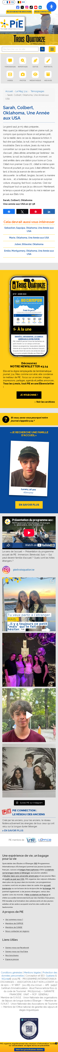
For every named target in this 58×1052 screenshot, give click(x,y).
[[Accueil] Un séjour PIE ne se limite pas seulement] (29, 770)
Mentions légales (32, 972)
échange (47, 888)
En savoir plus (13, 830)
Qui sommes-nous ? (14, 919)
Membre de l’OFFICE (14, 923)
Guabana (50, 975)
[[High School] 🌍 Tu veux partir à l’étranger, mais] (29, 604)
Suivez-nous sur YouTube (16, 951)
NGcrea (5, 979)
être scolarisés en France (37, 894)
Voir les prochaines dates (29, 1049)
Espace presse (12, 959)
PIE (35, 863)
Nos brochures (12, 955)
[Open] (51, 7)
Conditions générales (11, 972)
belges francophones (29, 869)
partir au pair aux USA (14, 879)
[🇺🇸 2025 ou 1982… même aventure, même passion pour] (29, 715)
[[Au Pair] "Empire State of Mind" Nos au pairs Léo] (29, 660)
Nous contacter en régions (17, 931)
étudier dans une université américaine (21, 876)
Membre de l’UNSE (13, 927)
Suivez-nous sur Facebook (17, 948)
